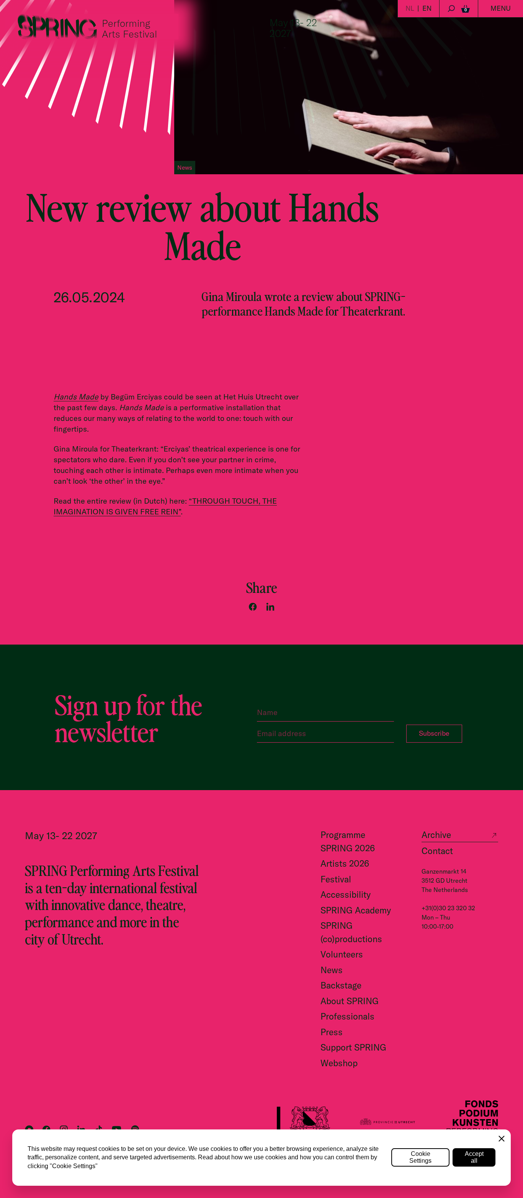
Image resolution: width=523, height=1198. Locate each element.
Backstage (340, 985)
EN (426, 8)
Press (331, 1032)
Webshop (339, 1063)
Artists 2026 (344, 863)
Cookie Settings (420, 1157)
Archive (436, 834)
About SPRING (349, 1001)
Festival (335, 879)
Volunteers (341, 954)
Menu (500, 8)
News (331, 969)
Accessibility (345, 894)
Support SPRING (353, 1047)
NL (409, 8)
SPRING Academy (355, 910)
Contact (437, 850)
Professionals (347, 1016)
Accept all (474, 1157)
